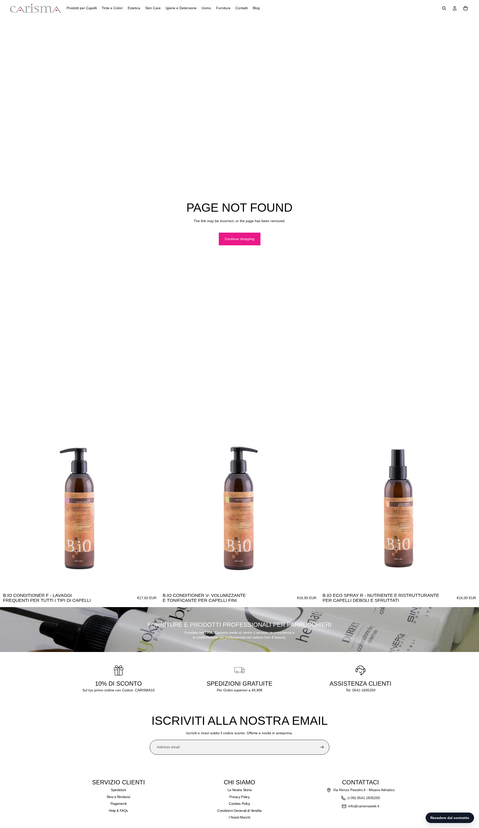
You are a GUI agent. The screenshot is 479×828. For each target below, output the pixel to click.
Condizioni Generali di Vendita (239, 811)
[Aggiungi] (471, 582)
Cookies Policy (239, 804)
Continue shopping (239, 239)
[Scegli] (151, 582)
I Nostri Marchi (239, 817)
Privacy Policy (239, 797)
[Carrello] (465, 8)
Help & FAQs (118, 811)
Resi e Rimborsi (118, 797)
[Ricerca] (444, 8)
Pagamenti (118, 804)
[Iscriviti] (322, 747)
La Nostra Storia (239, 790)
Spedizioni (118, 790)
